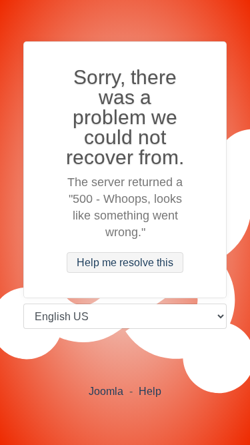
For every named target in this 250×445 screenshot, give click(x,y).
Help (150, 391)
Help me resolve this (125, 262)
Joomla (106, 391)
